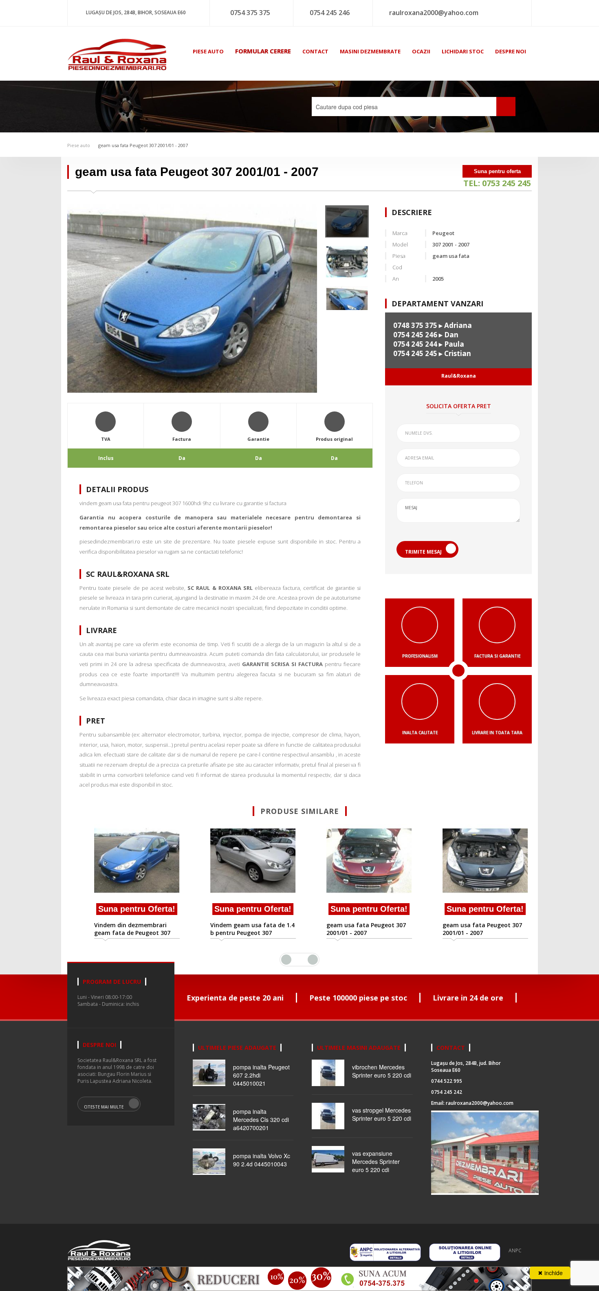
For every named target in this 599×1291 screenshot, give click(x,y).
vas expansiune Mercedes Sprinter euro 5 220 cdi (376, 1161)
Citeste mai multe (103, 1107)
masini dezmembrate (370, 51)
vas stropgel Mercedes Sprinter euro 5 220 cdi (381, 1114)
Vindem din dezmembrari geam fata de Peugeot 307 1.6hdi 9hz (121, 929)
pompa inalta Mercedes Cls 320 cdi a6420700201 (261, 1119)
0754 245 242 (446, 1092)
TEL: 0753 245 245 (497, 183)
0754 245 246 (330, 12)
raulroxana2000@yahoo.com (433, 12)
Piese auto (78, 145)
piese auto (208, 51)
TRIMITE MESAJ (423, 551)
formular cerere (263, 51)
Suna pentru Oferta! (125, 908)
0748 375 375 (415, 325)
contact (315, 51)
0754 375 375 (250, 12)
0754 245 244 (415, 344)
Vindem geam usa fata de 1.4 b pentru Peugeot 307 (241, 929)
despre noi (510, 51)
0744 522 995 (446, 1081)
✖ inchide (550, 1273)
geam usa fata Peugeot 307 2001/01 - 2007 (143, 145)
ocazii (421, 51)
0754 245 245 (415, 353)
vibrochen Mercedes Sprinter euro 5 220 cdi (381, 1071)
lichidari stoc (463, 51)
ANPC (515, 1250)
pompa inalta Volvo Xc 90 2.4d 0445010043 (261, 1160)
